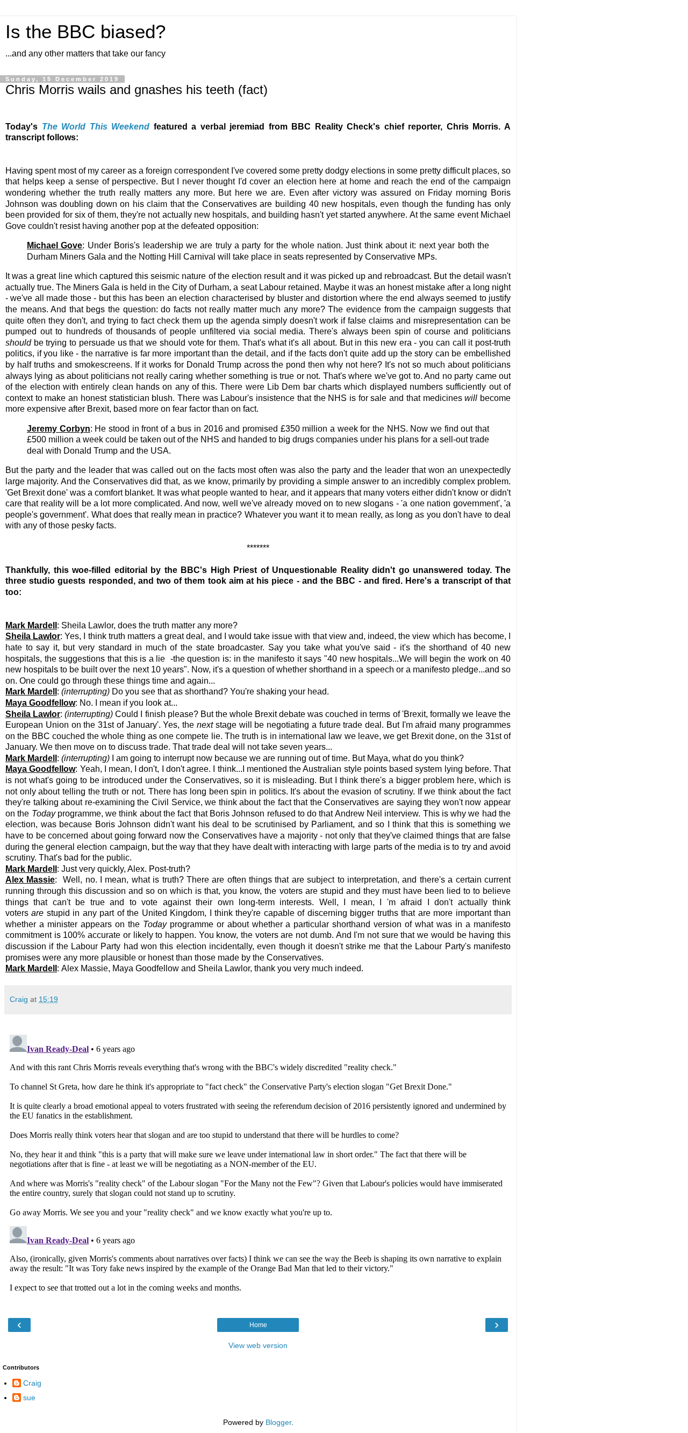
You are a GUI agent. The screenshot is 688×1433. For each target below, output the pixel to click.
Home (258, 1325)
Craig (32, 1383)
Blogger (278, 1422)
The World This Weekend (96, 126)
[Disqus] (258, 1164)
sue (29, 1397)
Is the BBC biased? (85, 32)
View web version (258, 1345)
